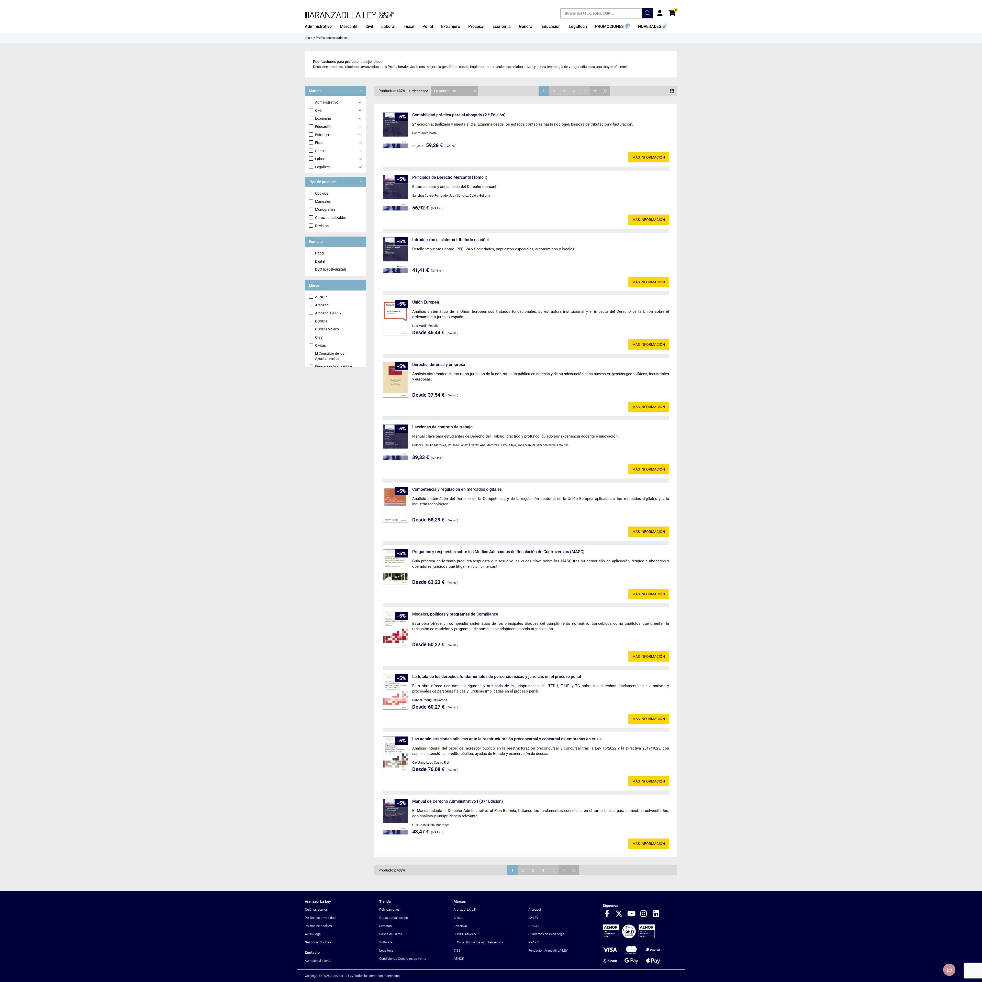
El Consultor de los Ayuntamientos (329, 356)
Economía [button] (502, 26)
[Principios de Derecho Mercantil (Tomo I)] (395, 193)
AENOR (321, 297)
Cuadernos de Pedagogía (546, 934)
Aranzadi (322, 305)
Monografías (325, 209)
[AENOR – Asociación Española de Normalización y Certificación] (629, 937)
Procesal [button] (476, 26)
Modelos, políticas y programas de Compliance (455, 614)
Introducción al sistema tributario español (450, 239)
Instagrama (644, 914)
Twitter (619, 914)
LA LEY (533, 918)
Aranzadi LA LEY (328, 313)
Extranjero (323, 135)
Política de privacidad (320, 918)
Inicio (308, 38)
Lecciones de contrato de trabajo (442, 427)
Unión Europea (425, 302)
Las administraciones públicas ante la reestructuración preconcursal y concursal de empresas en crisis (506, 738)
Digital (320, 261)
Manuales (323, 201)
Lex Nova (460, 926)
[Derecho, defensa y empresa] (395, 380)
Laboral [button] (388, 26)
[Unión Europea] (395, 317)
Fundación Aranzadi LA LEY (548, 950)
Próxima (595, 91)
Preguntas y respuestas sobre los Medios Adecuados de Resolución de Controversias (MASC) (498, 551)
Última (605, 91)
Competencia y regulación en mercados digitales (457, 489)
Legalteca (386, 950)
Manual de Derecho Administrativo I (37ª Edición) (457, 801)
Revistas (322, 226)
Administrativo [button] (318, 26)
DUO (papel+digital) (330, 269)
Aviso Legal (313, 934)
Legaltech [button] (578, 26)
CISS (318, 337)
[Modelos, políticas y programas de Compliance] (395, 629)
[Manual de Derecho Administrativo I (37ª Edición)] (395, 817)
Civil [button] (369, 26)
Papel (319, 253)
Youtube (631, 914)
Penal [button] (427, 26)
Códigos (321, 193)
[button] (612, 26)
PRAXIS (533, 942)
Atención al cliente (318, 961)
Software (385, 942)
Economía (323, 118)
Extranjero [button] (450, 26)
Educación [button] (551, 26)
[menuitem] (318, 26)
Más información (648, 157)
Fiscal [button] (409, 26)
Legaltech (323, 167)
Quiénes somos (316, 909)
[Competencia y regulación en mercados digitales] (395, 505)
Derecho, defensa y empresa (438, 364)
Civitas (320, 345)
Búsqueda (647, 13)
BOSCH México (327, 329)
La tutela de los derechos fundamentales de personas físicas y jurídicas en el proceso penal (496, 676)
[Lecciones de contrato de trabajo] (395, 442)
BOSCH (321, 321)
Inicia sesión (660, 13)
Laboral (321, 159)
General (321, 151)
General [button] (526, 26)
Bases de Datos (390, 934)
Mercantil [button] (348, 26)
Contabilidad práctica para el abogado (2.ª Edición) (459, 115)
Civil (318, 110)
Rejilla (672, 91)
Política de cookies (318, 926)
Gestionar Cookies (318, 942)
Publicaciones (389, 909)
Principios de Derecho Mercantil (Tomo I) (449, 177)
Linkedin (656, 914)
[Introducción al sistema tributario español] (395, 255)
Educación (323, 127)
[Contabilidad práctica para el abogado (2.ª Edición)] (395, 130)
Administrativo (326, 102)
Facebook (607, 914)
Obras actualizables (331, 218)
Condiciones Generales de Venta (402, 959)
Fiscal (319, 143)
